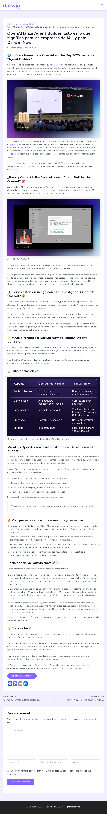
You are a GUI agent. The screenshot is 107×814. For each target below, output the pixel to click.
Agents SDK (15, 144)
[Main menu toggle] (101, 5)
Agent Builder (56, 65)
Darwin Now (32, 166)
